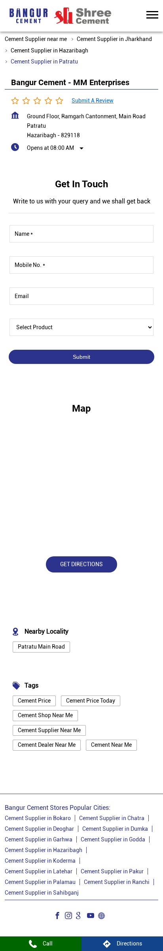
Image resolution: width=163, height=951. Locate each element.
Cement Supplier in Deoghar (39, 829)
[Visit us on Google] (81, 916)
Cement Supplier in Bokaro (38, 818)
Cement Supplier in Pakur (112, 871)
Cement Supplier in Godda (113, 839)
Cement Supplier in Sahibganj (42, 892)
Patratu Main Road (41, 646)
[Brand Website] (103, 916)
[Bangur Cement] (28, 15)
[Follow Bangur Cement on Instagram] (70, 916)
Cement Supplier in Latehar (38, 871)
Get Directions (81, 564)
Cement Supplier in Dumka (115, 829)
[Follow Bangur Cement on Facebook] (59, 916)
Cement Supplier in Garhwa (38, 839)
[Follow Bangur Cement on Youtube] (92, 916)
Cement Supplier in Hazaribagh (43, 850)
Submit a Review (93, 100)
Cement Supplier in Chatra (111, 818)
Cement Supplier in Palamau (40, 882)
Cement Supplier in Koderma (40, 861)
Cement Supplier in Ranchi (117, 882)
